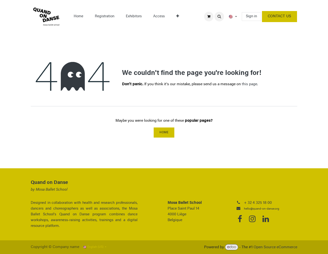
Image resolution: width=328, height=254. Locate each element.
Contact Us (279, 16)
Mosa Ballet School (51, 190)
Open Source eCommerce (275, 247)
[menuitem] (78, 16)
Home (163, 132)
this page (249, 84)
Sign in (251, 16)
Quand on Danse (49, 182)
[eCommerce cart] (209, 16)
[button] (219, 16)
